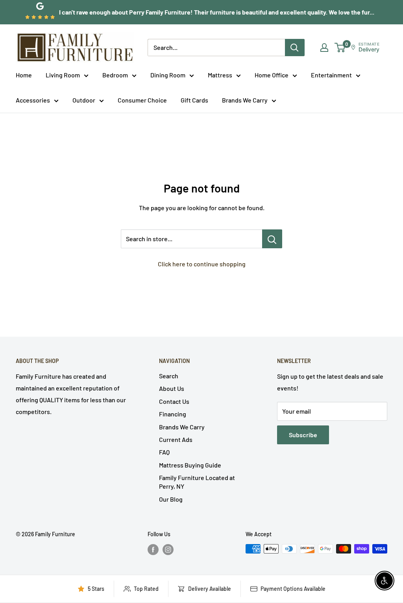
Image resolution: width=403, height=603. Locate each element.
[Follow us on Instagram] (168, 549)
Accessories (33, 100)
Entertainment (331, 75)
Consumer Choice (142, 100)
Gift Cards (194, 100)
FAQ (164, 452)
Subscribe (303, 434)
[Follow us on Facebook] (153, 549)
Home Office (271, 75)
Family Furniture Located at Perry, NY (197, 482)
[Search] (295, 47)
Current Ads (175, 439)
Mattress (220, 75)
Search (168, 375)
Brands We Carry (245, 100)
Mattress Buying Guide (190, 465)
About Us (171, 388)
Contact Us (174, 401)
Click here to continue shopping (202, 264)
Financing (172, 414)
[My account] (324, 47)
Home (24, 75)
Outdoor (83, 100)
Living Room (63, 75)
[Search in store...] (272, 238)
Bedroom (115, 75)
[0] (340, 47)
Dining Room (167, 75)
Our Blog (171, 499)
